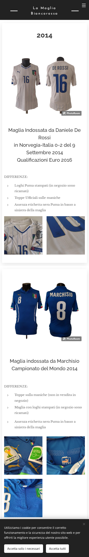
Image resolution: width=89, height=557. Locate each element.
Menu (84, 5)
